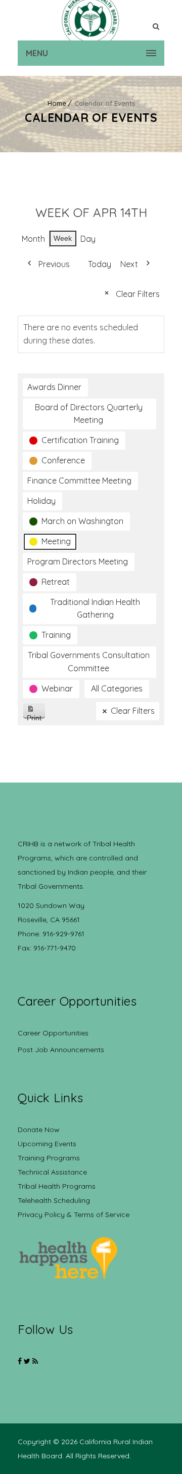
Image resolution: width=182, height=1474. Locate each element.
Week (63, 238)
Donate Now (39, 1129)
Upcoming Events (47, 1143)
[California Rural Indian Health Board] (91, 20)
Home (57, 103)
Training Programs (49, 1157)
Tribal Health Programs (57, 1186)
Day (88, 239)
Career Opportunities (53, 1032)
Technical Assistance (52, 1172)
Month (33, 239)
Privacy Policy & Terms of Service (73, 1214)
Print (36, 716)
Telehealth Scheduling (54, 1200)
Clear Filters (138, 294)
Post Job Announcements (61, 1049)
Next (129, 264)
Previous (54, 264)
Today (99, 264)
